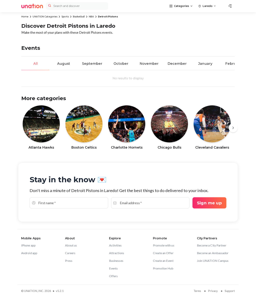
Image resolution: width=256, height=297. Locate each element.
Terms (197, 291)
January (205, 64)
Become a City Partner (211, 245)
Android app (29, 253)
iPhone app (28, 245)
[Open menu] (230, 6)
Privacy (213, 291)
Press (68, 260)
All (35, 64)
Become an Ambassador (213, 253)
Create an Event (163, 260)
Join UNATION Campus (213, 260)
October (121, 64)
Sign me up (209, 202)
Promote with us (163, 245)
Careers (70, 253)
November (149, 64)
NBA (91, 16)
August (63, 64)
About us (71, 245)
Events (113, 268)
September (92, 64)
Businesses (116, 260)
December (177, 64)
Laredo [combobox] (208, 6)
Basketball (79, 16)
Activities (115, 245)
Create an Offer (163, 253)
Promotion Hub (163, 268)
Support (230, 291)
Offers (113, 276)
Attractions (116, 253)
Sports (65, 16)
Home (24, 16)
